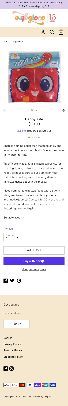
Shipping (21, 131)
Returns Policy (12, 350)
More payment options (34, 269)
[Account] (42, 31)
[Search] (51, 31)
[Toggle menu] (5, 32)
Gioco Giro (26, 396)
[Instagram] (11, 369)
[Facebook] (5, 369)
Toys (11, 228)
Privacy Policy (12, 344)
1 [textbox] (7, 238)
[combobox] (12, 237)
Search (7, 338)
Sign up (16, 324)
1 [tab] (32, 110)
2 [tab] (36, 110)
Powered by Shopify (41, 396)
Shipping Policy (13, 357)
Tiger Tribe (35, 137)
